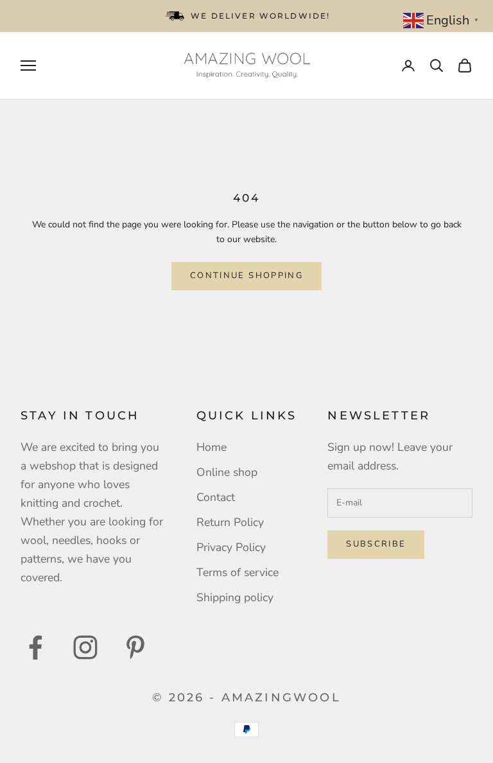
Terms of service (237, 572)
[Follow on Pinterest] (135, 647)
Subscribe (376, 544)
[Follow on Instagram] (85, 647)
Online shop (226, 472)
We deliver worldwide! (260, 16)
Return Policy (230, 522)
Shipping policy (234, 597)
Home (211, 447)
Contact (215, 497)
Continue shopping (246, 275)
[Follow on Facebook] (35, 647)
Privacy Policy (231, 547)
